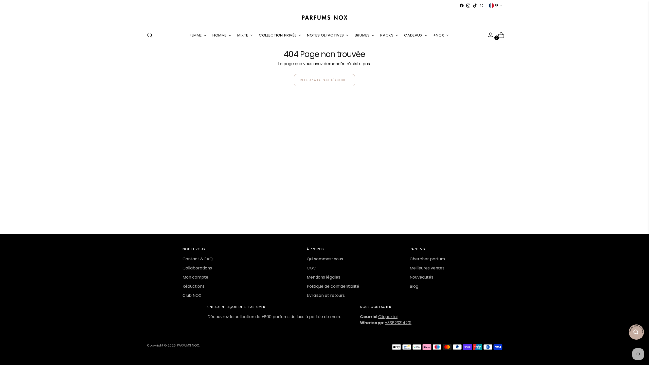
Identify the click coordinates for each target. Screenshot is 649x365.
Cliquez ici (388, 317)
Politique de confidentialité (333, 286)
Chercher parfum (427, 259)
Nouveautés (421, 277)
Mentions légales (323, 277)
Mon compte (195, 277)
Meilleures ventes (427, 268)
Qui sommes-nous (325, 259)
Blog (414, 286)
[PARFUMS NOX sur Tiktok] (475, 5)
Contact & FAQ (198, 259)
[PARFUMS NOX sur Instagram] (468, 5)
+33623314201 (398, 323)
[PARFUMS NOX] (324, 18)
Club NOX (192, 295)
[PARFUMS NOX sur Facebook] (461, 5)
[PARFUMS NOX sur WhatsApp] (481, 5)
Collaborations (197, 268)
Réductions (194, 286)
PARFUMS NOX (188, 345)
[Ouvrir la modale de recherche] (150, 35)
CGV (311, 268)
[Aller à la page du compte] (488, 35)
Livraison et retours (326, 295)
